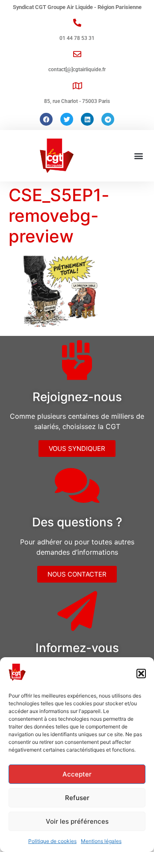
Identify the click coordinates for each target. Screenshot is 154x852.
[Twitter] (66, 119)
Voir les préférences (77, 821)
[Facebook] (46, 119)
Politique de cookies (52, 841)
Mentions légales (101, 841)
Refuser (77, 798)
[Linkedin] (87, 119)
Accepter (77, 774)
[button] (141, 673)
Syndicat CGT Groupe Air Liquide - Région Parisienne (77, 7)
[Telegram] (107, 119)
